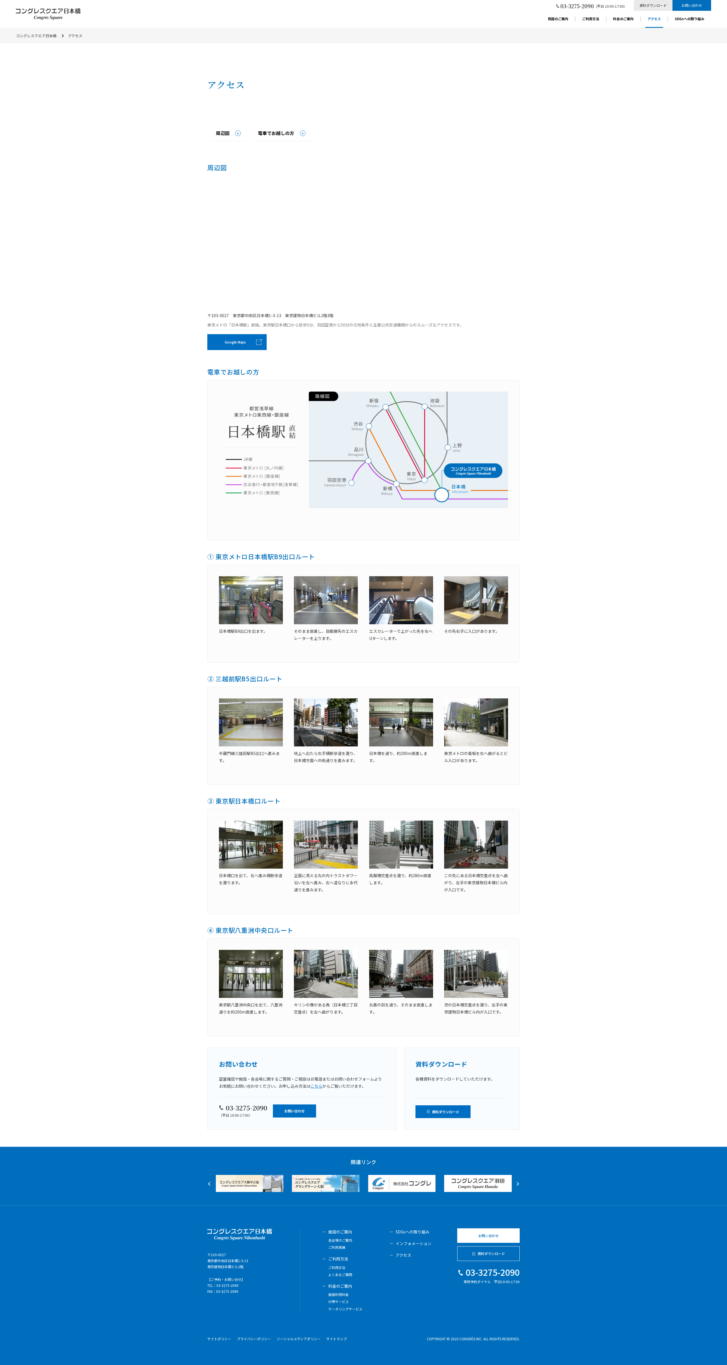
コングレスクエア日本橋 (36, 35)
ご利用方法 (590, 19)
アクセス (654, 19)
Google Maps (235, 342)
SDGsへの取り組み (689, 19)
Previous (210, 1184)
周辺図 (222, 133)
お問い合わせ (692, 5)
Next (517, 1184)
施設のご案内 (558, 19)
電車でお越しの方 (276, 133)
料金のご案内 (623, 19)
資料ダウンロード (653, 5)
